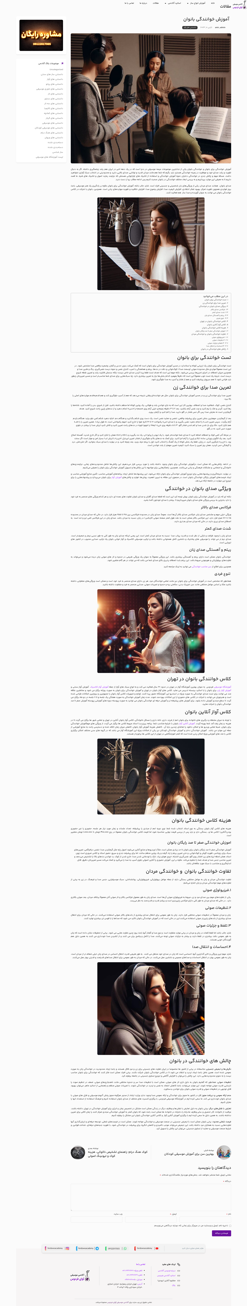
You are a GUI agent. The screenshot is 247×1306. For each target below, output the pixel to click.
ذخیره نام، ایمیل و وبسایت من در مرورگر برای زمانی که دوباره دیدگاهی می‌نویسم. (191, 1225)
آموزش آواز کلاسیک (99, 687)
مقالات (156, 3)
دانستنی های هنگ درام (52, 132)
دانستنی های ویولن (54, 137)
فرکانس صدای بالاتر (218, 309)
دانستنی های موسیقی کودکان (49, 128)
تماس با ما (129, 3)
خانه (213, 3)
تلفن (140, 1275)
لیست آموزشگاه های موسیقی (49, 157)
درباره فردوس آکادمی (167, 1270)
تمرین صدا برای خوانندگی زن (214, 303)
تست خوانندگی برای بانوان (215, 299)
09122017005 (130, 1279)
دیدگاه (227, 1181)
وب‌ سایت (118, 1214)
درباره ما (143, 3)
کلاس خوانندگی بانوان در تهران (213, 321)
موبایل (139, 1279)
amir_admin (220, 27)
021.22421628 (128, 1270)
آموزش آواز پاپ (224, 690)
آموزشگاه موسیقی (222, 687)
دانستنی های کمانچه (53, 113)
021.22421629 (132, 1275)
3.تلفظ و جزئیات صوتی (216, 343)
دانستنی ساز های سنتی (52, 74)
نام (228, 1214)
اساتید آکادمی (174, 3)
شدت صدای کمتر (218, 312)
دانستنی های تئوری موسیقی (49, 89)
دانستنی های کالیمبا (53, 108)
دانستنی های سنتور (53, 98)
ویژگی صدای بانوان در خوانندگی (212, 306)
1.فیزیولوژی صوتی (218, 337)
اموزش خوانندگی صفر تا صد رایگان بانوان (210, 331)
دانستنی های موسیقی (52, 123)
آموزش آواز (116, 477)
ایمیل (173, 1214)
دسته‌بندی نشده (55, 142)
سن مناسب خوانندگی (202, 566)
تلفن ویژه (138, 1270)
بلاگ (174, 1285)
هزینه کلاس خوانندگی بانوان (214, 327)
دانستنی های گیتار (54, 118)
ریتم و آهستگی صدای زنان (214, 315)
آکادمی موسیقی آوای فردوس (118, 1302)
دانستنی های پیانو (54, 84)
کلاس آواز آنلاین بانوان (216, 324)
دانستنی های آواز (190, 27)
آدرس (140, 1284)
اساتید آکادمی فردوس (166, 1275)
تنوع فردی (220, 318)
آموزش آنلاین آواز (187, 723)
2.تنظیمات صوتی (218, 340)
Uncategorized (56, 69)
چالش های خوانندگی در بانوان (213, 349)
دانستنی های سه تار (53, 103)
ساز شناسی (57, 152)
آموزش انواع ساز (197, 3)
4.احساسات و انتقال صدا (215, 346)
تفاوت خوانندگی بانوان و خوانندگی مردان (208, 334)
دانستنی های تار (55, 94)
